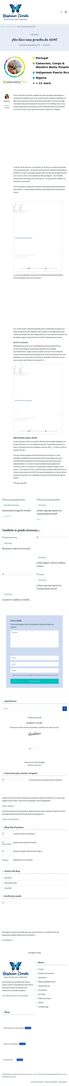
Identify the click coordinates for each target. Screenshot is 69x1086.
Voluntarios (42, 977)
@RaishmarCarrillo (34, 765)
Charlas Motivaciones (46, 973)
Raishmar (7, 101)
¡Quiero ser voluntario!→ (11, 819)
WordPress (12, 1076)
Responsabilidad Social (46, 982)
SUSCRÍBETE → (8, 940)
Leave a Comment (7, 107)
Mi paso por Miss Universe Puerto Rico (27, 851)
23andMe (41, 337)
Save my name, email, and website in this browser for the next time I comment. (35, 675)
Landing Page (43, 1007)
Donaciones (42, 990)
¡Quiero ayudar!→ (8, 806)
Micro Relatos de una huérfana (11, 505)
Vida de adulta (34, 34)
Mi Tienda (41, 994)
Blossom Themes (61, 1074)
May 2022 (8, 888)
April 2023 (8, 878)
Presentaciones (44, 986)
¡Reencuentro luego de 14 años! (24, 842)
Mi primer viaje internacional (16, 548)
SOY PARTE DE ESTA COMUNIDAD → (16, 996)
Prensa (40, 1002)
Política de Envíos (44, 998)
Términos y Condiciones (50, 1082)
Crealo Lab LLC (33, 1074)
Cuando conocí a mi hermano (24, 834)
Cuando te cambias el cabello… (16, 599)
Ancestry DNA (22, 176)
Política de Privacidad (37, 1082)
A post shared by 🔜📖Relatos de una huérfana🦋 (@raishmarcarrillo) (38, 268)
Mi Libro (41, 969)
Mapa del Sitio (62, 1082)
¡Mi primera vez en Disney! (23, 860)
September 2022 (10, 883)
